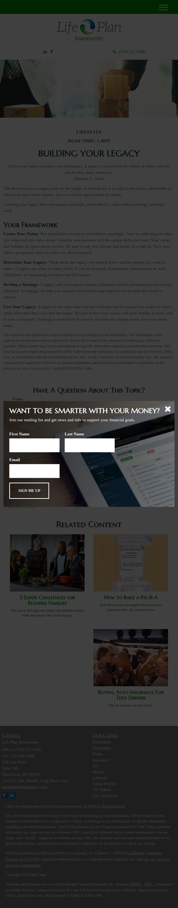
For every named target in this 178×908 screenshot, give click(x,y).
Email (14, 459)
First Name (19, 434)
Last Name (74, 434)
